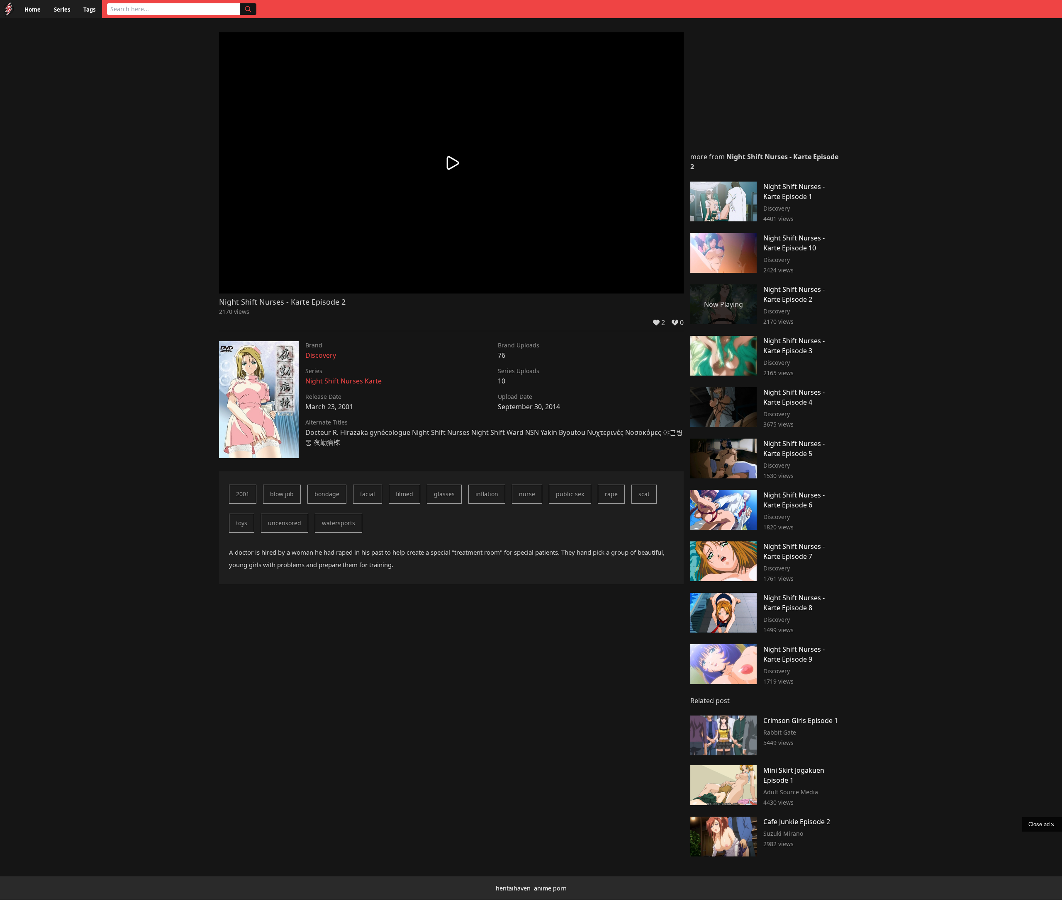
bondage (326, 494)
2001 (242, 494)
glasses (444, 494)
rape (611, 494)
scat (644, 494)
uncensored (284, 523)
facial (367, 494)
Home (32, 9)
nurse (527, 494)
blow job (282, 494)
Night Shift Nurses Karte (343, 381)
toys (241, 523)
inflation (486, 494)
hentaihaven (513, 888)
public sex (570, 494)
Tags (89, 9)
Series (62, 9)
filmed (404, 494)
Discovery (320, 355)
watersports (338, 523)
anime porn (550, 888)
